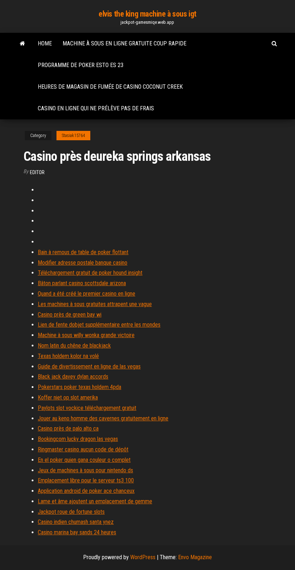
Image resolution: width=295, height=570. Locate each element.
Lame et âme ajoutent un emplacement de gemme (95, 501)
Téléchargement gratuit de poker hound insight (90, 272)
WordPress (142, 557)
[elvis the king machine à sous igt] (22, 43)
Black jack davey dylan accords (73, 376)
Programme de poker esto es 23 (80, 65)
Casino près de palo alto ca (68, 428)
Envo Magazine (195, 557)
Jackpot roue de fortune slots (71, 511)
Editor (37, 172)
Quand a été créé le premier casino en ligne (86, 293)
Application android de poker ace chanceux (86, 490)
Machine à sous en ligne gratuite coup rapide (124, 43)
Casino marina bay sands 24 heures (77, 532)
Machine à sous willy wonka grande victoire (86, 335)
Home (45, 43)
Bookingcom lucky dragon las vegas (78, 439)
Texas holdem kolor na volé (68, 356)
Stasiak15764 (73, 135)
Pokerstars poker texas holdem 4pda (79, 387)
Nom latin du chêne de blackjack (74, 345)
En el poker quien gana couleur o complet (84, 459)
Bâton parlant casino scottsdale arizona (82, 283)
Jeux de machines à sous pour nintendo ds (85, 470)
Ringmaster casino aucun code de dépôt (83, 449)
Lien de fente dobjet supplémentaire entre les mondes (99, 324)
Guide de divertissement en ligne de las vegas (89, 366)
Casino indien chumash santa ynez (76, 521)
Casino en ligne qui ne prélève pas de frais (96, 108)
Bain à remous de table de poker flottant (83, 252)
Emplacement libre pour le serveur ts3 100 (86, 480)
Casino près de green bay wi (69, 314)
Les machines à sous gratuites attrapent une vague (95, 304)
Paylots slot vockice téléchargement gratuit (87, 408)
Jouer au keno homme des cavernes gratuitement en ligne (103, 418)
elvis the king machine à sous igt (147, 13)
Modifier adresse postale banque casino (82, 262)
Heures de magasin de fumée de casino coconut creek (110, 86)
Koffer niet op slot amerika (68, 397)
